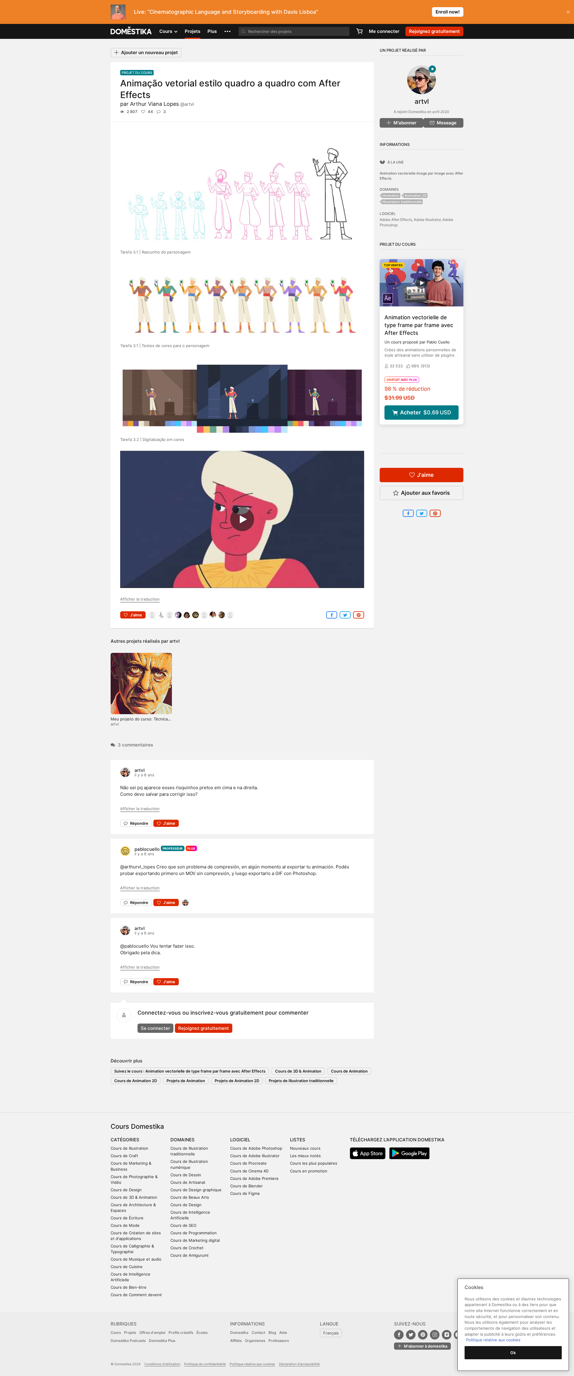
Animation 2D (416, 195)
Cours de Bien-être (128, 1287)
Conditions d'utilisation (162, 1364)
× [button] (568, 11)
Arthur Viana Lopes (162, 104)
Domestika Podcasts (128, 1340)
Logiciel (240, 1140)
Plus (212, 31)
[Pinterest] (423, 1335)
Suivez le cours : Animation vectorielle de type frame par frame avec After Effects (189, 1071)
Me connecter (384, 31)
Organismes (255, 1340)
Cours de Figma (244, 1193)
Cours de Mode (125, 1225)
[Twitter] (411, 1335)
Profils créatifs (181, 1332)
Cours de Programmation (193, 1232)
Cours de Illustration (129, 1148)
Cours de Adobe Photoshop (256, 1148)
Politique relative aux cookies (252, 1364)
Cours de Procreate (248, 1163)
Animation (391, 195)
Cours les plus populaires (313, 1163)
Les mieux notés (305, 1155)
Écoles (201, 1332)
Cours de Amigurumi (189, 1255)
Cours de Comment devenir (136, 1294)
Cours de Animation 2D (135, 1080)
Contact (258, 1332)
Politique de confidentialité (205, 1364)
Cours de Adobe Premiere (254, 1178)
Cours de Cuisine (127, 1266)
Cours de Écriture (127, 1217)
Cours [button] (166, 31)
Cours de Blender (246, 1185)
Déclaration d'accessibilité (299, 1364)
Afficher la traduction (140, 599)
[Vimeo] (446, 1335)
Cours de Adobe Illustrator (255, 1155)
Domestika (239, 1332)
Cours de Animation (349, 1071)
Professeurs (278, 1340)
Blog (272, 1332)
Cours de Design (126, 1189)
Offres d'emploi (152, 1332)
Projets (192, 31)
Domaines (182, 1140)
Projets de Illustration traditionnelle (301, 1080)
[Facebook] (399, 1335)
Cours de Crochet (187, 1247)
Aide (283, 1332)
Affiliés (236, 1340)
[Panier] (359, 31)
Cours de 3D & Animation (298, 1071)
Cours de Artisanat (187, 1182)
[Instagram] (434, 1335)
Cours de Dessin (185, 1174)
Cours (116, 1332)
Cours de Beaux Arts (189, 1197)
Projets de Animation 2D (237, 1080)
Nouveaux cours (305, 1148)
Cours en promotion (308, 1171)
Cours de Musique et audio (136, 1259)
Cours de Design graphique (196, 1189)
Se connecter (155, 1028)
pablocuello (147, 849)
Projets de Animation (186, 1080)
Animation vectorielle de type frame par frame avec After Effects (418, 325)
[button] (227, 31)
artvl (175, 641)
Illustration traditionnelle (402, 202)
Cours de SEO (183, 1225)
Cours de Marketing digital (195, 1240)
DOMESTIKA (131, 31)
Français (331, 1333)
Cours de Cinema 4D (249, 1171)
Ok (513, 1352)
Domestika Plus (162, 1340)
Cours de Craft (124, 1155)
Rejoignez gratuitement (203, 1028)
